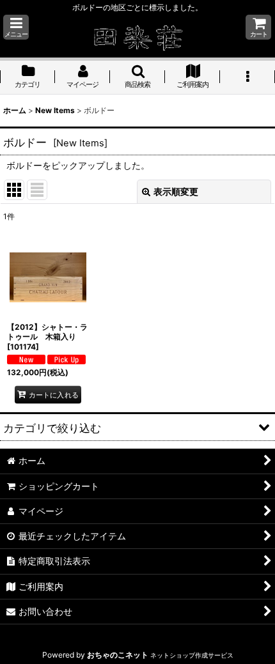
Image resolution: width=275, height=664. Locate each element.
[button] (16, 27)
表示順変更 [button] (175, 191)
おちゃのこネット (117, 655)
